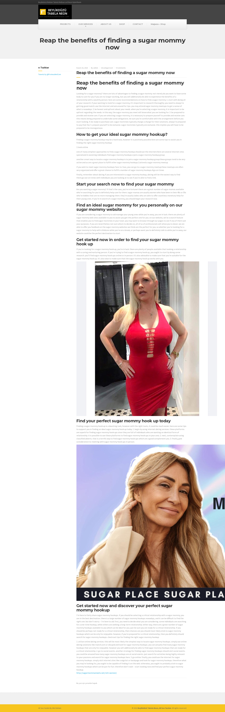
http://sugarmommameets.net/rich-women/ (96, 673)
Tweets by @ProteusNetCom (49, 74)
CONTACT (138, 24)
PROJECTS (65, 24)
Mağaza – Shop (158, 24)
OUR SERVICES (85, 24)
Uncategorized (107, 68)
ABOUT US (106, 24)
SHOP (122, 24)
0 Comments (121, 68)
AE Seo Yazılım (43, 708)
